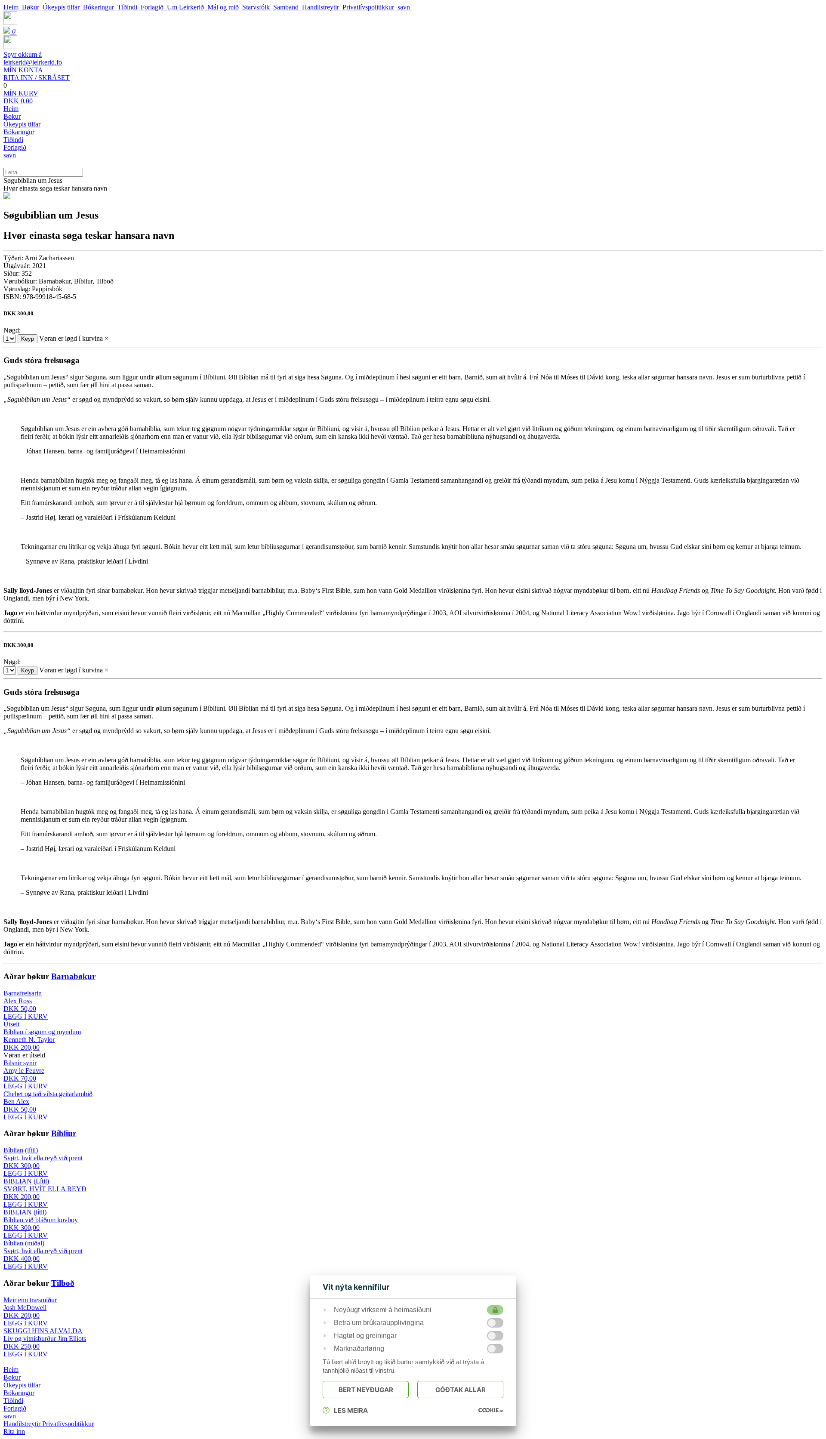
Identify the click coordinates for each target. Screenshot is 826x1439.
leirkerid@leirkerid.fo (32, 58)
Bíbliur (63, 1133)
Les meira (351, 1410)
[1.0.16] (490, 1410)
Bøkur (32, 7)
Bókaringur (100, 7)
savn (405, 7)
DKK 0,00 (20, 97)
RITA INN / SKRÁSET (36, 73)
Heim (12, 7)
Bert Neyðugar (366, 1390)
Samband (287, 7)
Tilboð (62, 1283)
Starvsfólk (257, 7)
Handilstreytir (322, 7)
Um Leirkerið (187, 7)
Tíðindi (129, 7)
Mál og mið (224, 7)
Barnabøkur (73, 976)
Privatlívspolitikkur (370, 7)
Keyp (27, 339)
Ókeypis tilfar (63, 7)
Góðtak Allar (460, 1390)
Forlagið (154, 7)
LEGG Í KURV (25, 1016)
